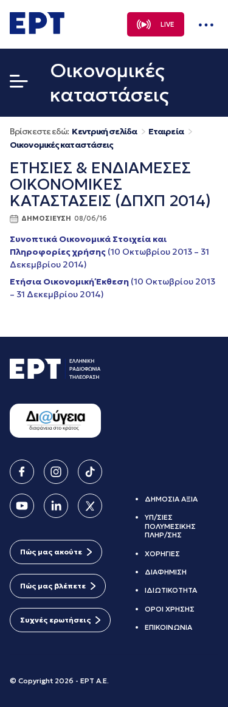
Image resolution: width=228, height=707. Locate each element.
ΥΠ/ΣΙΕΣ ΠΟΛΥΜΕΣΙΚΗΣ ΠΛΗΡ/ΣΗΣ (170, 525)
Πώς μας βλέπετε (53, 585)
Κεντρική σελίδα (104, 131)
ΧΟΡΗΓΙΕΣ (162, 553)
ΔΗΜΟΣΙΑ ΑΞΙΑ (171, 498)
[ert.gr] (37, 30)
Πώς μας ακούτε (51, 551)
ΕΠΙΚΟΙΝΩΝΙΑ (168, 627)
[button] (19, 84)
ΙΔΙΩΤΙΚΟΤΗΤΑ (171, 590)
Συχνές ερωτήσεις (55, 619)
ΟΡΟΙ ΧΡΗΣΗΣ (170, 608)
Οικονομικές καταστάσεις (61, 145)
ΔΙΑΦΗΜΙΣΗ (166, 571)
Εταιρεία (166, 131)
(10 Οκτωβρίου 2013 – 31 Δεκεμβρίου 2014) (109, 251)
